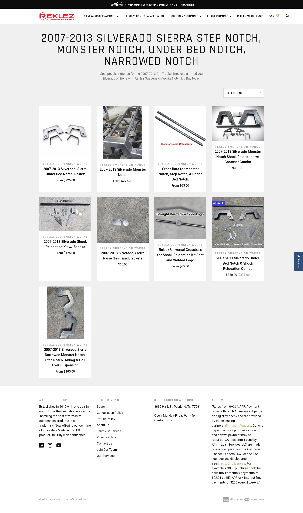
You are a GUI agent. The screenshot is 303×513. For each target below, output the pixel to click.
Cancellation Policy (110, 413)
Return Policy (106, 419)
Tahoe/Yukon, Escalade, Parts (144, 16)
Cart (273, 16)
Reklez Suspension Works (65, 164)
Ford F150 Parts (218, 16)
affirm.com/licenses (231, 463)
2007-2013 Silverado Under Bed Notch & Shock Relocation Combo (237, 263)
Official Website (78, 499)
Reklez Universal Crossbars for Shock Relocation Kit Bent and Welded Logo (180, 255)
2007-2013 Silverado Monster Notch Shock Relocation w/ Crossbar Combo (238, 157)
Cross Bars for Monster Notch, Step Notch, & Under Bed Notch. (180, 174)
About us (103, 425)
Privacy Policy (106, 437)
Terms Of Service (109, 431)
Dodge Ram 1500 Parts (184, 16)
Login (259, 16)
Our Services (106, 456)
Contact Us (104, 443)
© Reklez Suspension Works (54, 499)
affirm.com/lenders (237, 425)
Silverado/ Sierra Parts (100, 16)
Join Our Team (107, 449)
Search (102, 406)
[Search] (287, 16)
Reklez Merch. (246, 16)
